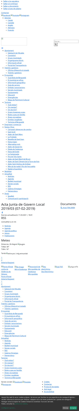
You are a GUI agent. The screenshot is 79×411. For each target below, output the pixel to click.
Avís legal (47, 389)
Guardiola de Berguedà (14, 313)
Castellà (11, 23)
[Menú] (2, 48)
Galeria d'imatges (11, 353)
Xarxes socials (10, 348)
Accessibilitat (49, 392)
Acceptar (73, 408)
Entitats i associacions (13, 323)
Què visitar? (9, 360)
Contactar (5, 13)
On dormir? (9, 365)
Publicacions (9, 236)
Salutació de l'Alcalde (13, 289)
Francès (11, 30)
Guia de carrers (11, 321)
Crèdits (47, 382)
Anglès (10, 25)
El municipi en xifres (12, 316)
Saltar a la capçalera (11, 1)
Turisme (4, 358)
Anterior (4, 262)
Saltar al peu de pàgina (12, 9)
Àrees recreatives (11, 373)
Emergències (10, 333)
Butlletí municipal (11, 346)
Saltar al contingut (10, 4)
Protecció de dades (51, 387)
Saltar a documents (10, 6)
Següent (11, 262)
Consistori (8, 291)
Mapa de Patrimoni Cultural (15, 336)
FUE (61, 267)
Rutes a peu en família (13, 370)
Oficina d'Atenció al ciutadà (15, 306)
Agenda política (11, 231)
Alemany (11, 28)
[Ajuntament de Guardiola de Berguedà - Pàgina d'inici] (14, 41)
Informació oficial (11, 299)
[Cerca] (56, 44)
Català (10, 20)
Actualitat (5, 338)
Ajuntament (5, 286)
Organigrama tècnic (12, 296)
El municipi (5, 311)
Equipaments (10, 328)
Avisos (7, 233)
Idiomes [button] (8, 18)
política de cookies (21, 404)
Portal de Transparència (14, 301)
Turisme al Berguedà (13, 378)
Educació (8, 331)
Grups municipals (11, 294)
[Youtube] (15, 15)
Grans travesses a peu (13, 368)
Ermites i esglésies (12, 375)
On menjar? (9, 363)
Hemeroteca (9, 355)
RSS (6, 350)
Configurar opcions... (8, 408)
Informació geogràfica (13, 318)
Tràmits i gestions (8, 304)
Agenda (7, 228)
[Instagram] (24, 15)
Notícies (8, 226)
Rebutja (65, 408)
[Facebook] (6, 15)
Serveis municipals (12, 326)
